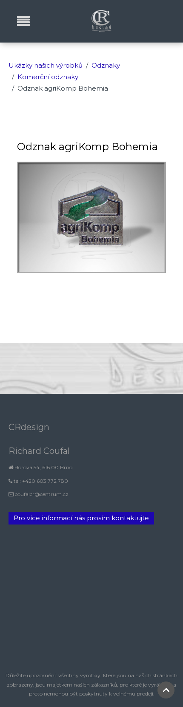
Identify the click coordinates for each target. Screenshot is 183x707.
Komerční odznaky (47, 77)
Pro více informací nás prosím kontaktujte (81, 518)
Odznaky (106, 65)
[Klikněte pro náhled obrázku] (91, 217)
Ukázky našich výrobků (46, 65)
